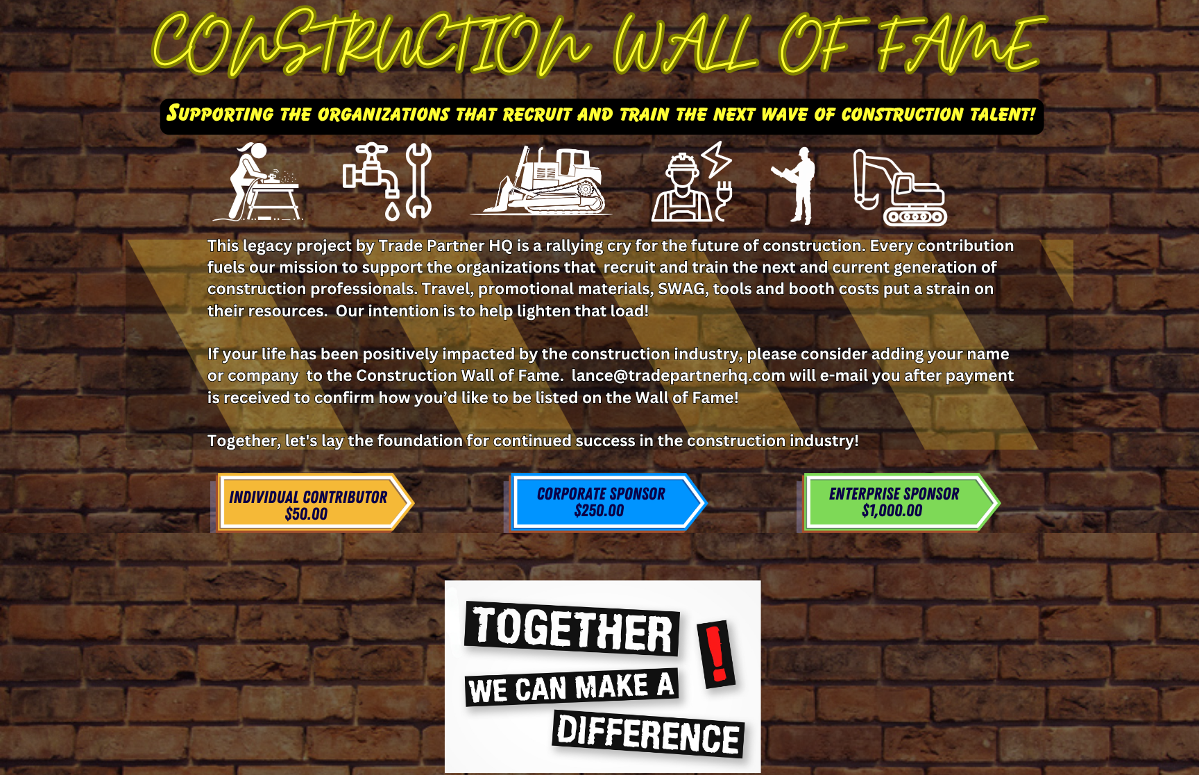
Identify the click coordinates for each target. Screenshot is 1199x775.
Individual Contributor (308, 498)
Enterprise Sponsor (893, 494)
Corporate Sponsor (600, 494)
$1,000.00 (892, 511)
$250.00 (599, 511)
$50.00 (305, 514)
